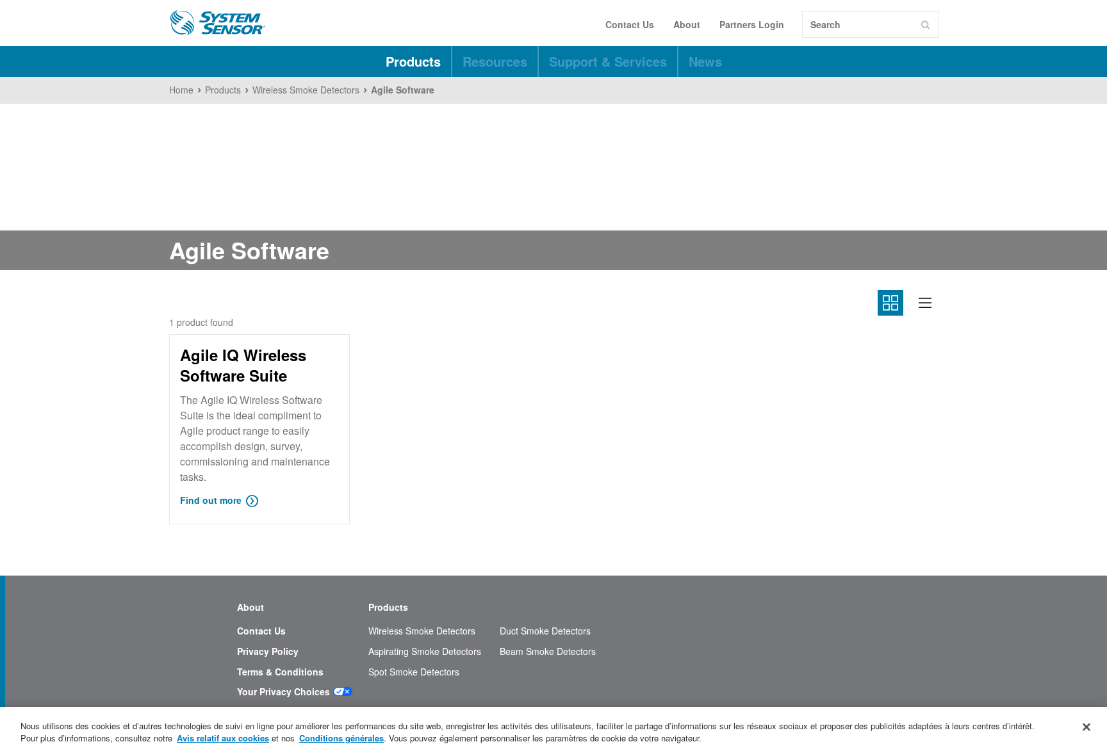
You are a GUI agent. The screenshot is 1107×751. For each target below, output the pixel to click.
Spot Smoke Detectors (413, 672)
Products (413, 61)
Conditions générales (341, 738)
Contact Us (629, 24)
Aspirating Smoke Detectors (424, 651)
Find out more (211, 500)
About (686, 24)
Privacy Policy (268, 651)
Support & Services (608, 61)
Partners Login (751, 24)
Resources (495, 61)
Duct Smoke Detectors (545, 631)
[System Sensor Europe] (217, 23)
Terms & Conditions (280, 672)
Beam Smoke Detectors (548, 651)
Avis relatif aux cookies (223, 738)
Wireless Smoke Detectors (421, 631)
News (705, 61)
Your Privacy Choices (283, 692)
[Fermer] (1086, 727)
